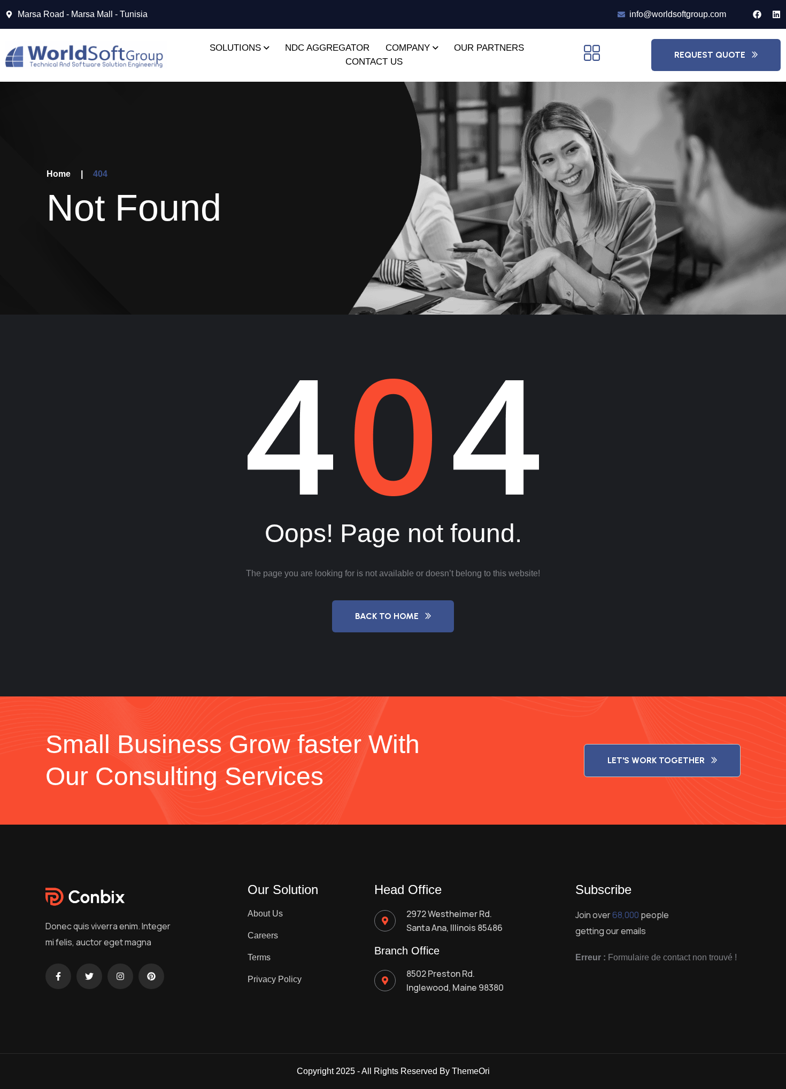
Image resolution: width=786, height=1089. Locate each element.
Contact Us (374, 62)
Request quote (709, 55)
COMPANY (408, 48)
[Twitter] (89, 976)
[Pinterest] (151, 976)
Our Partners (489, 48)
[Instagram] (120, 976)
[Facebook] (757, 14)
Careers (263, 935)
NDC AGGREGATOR (327, 48)
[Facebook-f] (58, 976)
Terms (259, 957)
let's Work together (656, 760)
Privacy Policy (275, 979)
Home (59, 173)
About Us (265, 913)
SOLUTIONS (235, 48)
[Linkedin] (776, 14)
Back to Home (387, 616)
